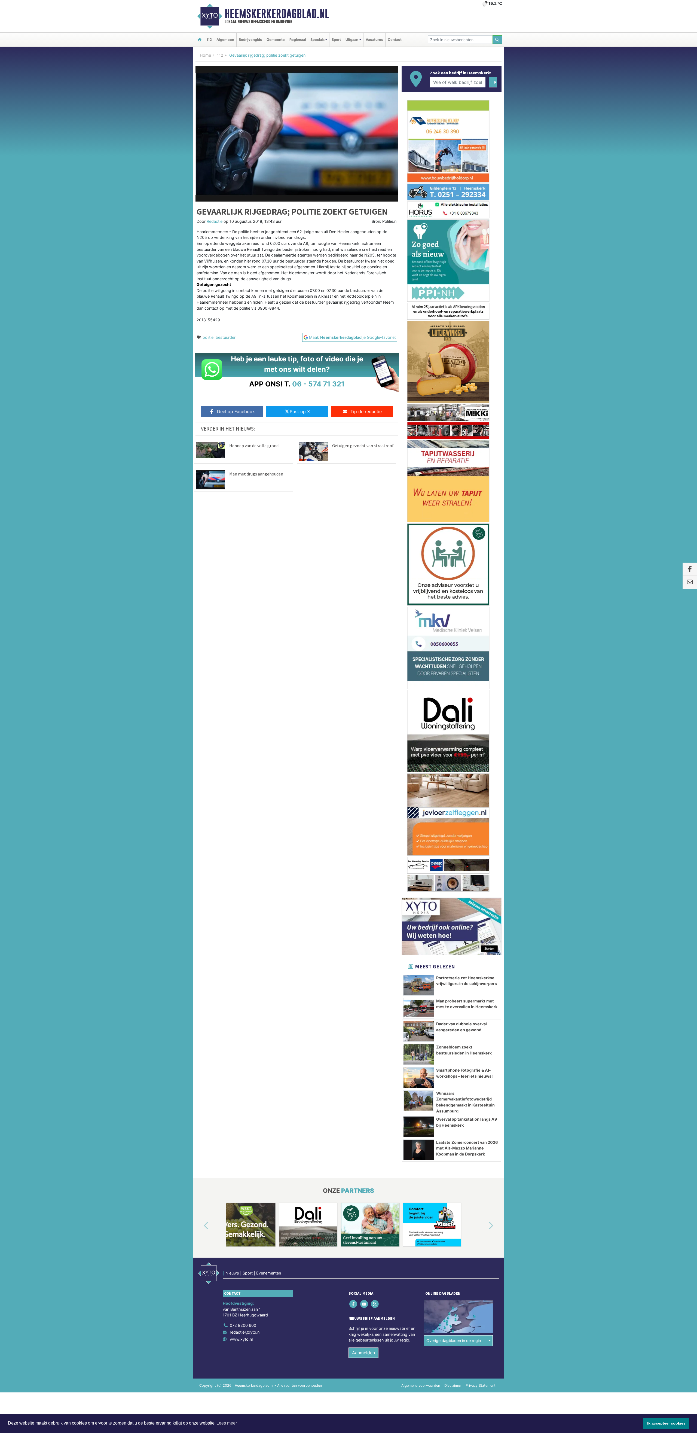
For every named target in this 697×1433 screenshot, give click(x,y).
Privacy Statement (481, 998)
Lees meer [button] (226, 1423)
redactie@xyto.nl (245, 945)
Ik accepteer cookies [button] (666, 1423)
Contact (395, 40)
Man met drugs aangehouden (256, 474)
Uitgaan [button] (352, 40)
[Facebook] (353, 916)
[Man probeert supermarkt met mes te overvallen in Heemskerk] (418, 621)
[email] (690, 582)
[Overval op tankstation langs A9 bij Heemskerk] (418, 739)
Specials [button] (317, 40)
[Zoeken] (497, 39)
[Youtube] (364, 916)
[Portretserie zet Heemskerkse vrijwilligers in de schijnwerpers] (418, 598)
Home (205, 55)
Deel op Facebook (236, 411)
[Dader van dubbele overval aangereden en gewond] (418, 644)
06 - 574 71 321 (318, 384)
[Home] (199, 40)
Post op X (300, 411)
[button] (199, 838)
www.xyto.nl (241, 952)
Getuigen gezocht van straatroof (363, 445)
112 (209, 40)
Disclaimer (452, 998)
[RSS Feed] (375, 916)
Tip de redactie (366, 411)
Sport (336, 40)
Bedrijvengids (250, 40)
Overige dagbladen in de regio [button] (453, 953)
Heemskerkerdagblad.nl (277, 14)
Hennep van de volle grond (254, 445)
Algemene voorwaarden (420, 998)
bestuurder (226, 337)
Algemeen (225, 40)
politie (208, 337)
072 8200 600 (243, 938)
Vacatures (374, 40)
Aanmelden (363, 965)
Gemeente (276, 40)
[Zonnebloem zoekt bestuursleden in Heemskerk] (418, 667)
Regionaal (297, 40)
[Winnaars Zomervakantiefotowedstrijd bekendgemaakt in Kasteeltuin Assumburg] (418, 713)
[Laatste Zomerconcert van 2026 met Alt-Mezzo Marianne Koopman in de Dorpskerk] (418, 762)
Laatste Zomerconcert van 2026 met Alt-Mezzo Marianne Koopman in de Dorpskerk (467, 761)
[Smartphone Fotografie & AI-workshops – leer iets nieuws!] (418, 690)
